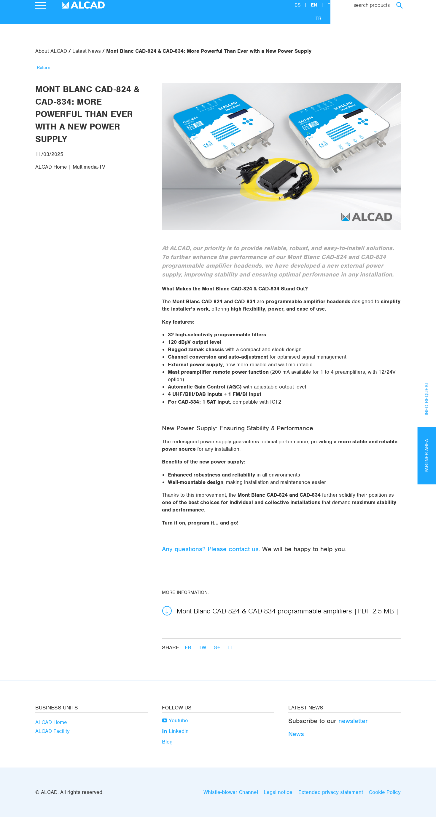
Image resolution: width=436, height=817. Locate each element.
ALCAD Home (51, 722)
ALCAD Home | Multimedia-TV (70, 167)
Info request (427, 398)
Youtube (177, 720)
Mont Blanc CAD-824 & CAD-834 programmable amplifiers (285, 611)
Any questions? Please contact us (210, 549)
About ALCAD (51, 51)
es (298, 5)
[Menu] (40, 6)
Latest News (86, 51)
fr (330, 5)
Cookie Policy (385, 792)
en (315, 5)
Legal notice (278, 792)
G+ (218, 647)
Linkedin (178, 731)
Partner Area (427, 455)
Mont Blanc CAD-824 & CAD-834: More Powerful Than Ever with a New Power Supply (208, 51)
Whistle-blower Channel (230, 792)
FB (189, 647)
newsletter (353, 721)
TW (203, 647)
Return (43, 68)
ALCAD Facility (52, 731)
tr (318, 18)
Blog (167, 741)
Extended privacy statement (330, 792)
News (296, 734)
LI (229, 647)
